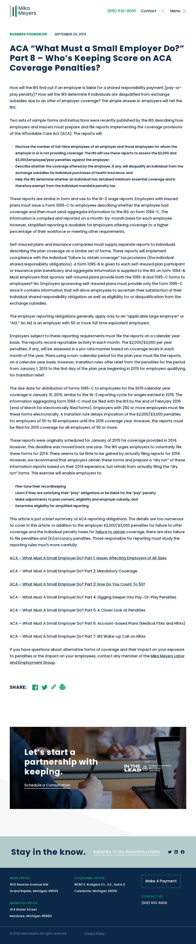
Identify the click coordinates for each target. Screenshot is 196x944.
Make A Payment (161, 881)
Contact (148, 11)
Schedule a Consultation (47, 785)
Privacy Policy (95, 933)
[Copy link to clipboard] (53, 687)
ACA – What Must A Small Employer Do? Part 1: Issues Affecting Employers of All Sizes (88, 558)
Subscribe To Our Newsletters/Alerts (126, 851)
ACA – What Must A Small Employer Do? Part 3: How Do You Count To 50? (77, 584)
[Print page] (62, 687)
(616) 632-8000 (121, 11)
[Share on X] (44, 687)
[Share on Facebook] (35, 687)
